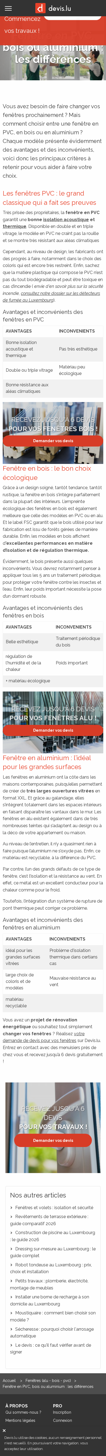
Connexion (62, 1420)
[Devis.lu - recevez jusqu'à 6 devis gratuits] (53, 8)
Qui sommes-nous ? (23, 1412)
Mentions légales (20, 1420)
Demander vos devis (53, 440)
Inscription (62, 1412)
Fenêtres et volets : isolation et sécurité (53, 1207)
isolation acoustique (66, 219)
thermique (14, 226)
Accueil (10, 1380)
